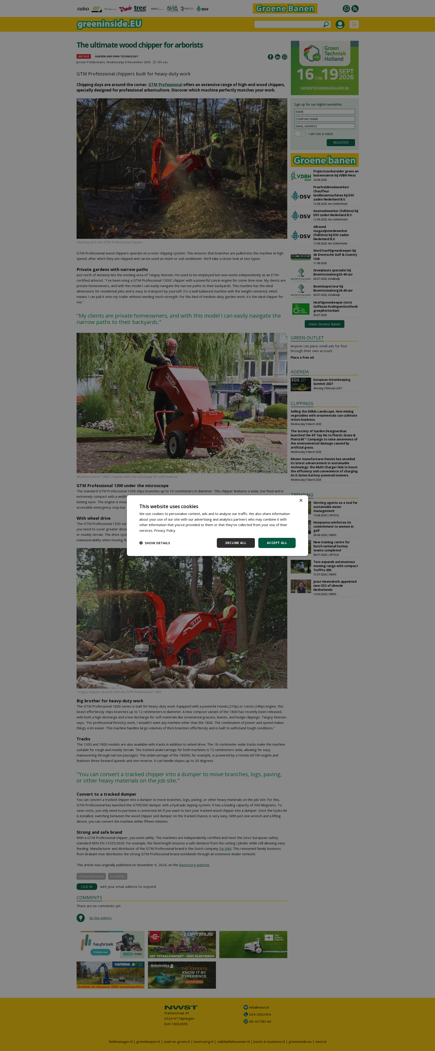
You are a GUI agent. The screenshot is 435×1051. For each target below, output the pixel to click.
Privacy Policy (164, 530)
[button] (154, 542)
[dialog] (217, 525)
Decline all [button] (235, 543)
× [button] (300, 500)
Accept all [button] (277, 543)
